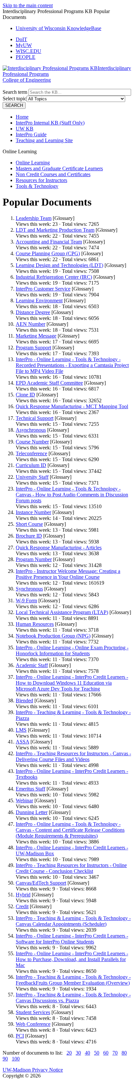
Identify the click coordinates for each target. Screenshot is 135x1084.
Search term (15, 92)
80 (124, 1053)
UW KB (24, 128)
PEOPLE (25, 57)
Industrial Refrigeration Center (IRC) (54, 277)
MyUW (24, 45)
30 (78, 1053)
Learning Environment (39, 300)
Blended (24, 700)
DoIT (21, 39)
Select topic (15, 98)
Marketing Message (36, 336)
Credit (22, 906)
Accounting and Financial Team (49, 241)
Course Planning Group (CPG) (48, 253)
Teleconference (31, 453)
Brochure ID (29, 536)
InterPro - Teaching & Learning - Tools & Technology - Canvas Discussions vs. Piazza (73, 997)
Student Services (33, 1012)
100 (16, 1058)
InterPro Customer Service (43, 289)
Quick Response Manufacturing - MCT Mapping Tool (72, 406)
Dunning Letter (32, 812)
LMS (21, 730)
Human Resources (35, 624)
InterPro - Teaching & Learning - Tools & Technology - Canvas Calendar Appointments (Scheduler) (73, 921)
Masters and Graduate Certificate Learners (59, 168)
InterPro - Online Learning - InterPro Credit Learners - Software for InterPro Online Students (72, 938)
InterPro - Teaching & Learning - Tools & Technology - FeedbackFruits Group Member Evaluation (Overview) (73, 980)
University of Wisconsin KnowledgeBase (58, 28)
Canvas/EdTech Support (41, 883)
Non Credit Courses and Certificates (53, 174)
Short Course (29, 524)
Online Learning (33, 162)
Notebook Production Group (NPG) (53, 636)
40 (87, 1053)
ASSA (22, 741)
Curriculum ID (31, 465)
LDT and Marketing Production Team (55, 230)
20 (69, 1053)
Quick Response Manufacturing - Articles (59, 547)
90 (5, 1058)
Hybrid (23, 894)
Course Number (32, 441)
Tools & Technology (37, 186)
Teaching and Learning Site (44, 140)
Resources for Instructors (41, 180)
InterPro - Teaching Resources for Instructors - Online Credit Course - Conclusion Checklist (71, 868)
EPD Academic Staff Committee (49, 383)
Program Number (34, 559)
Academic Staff (32, 665)
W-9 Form (26, 600)
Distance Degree (33, 312)
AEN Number (30, 324)
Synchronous (29, 589)
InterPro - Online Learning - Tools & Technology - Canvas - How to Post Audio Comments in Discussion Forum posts (72, 494)
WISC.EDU (28, 51)
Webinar (24, 800)
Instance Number (33, 512)
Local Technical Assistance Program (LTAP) (62, 612)
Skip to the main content (28, 5)
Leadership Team (33, 218)
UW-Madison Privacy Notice (33, 1070)
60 (105, 1053)
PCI (20, 1036)
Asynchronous (31, 430)
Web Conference (33, 1024)
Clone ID (25, 394)
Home (22, 117)
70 (115, 1053)
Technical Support (34, 418)
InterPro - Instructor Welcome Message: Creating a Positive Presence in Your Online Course (68, 574)
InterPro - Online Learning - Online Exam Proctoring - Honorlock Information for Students (72, 650)
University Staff (32, 477)
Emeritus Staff (30, 789)
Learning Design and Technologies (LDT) (59, 265)
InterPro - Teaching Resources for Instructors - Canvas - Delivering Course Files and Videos (73, 756)
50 (96, 1053)
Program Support (33, 347)
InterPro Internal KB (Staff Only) (50, 122)
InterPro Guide (31, 134)
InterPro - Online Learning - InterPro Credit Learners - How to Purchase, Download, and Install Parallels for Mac (72, 959)
